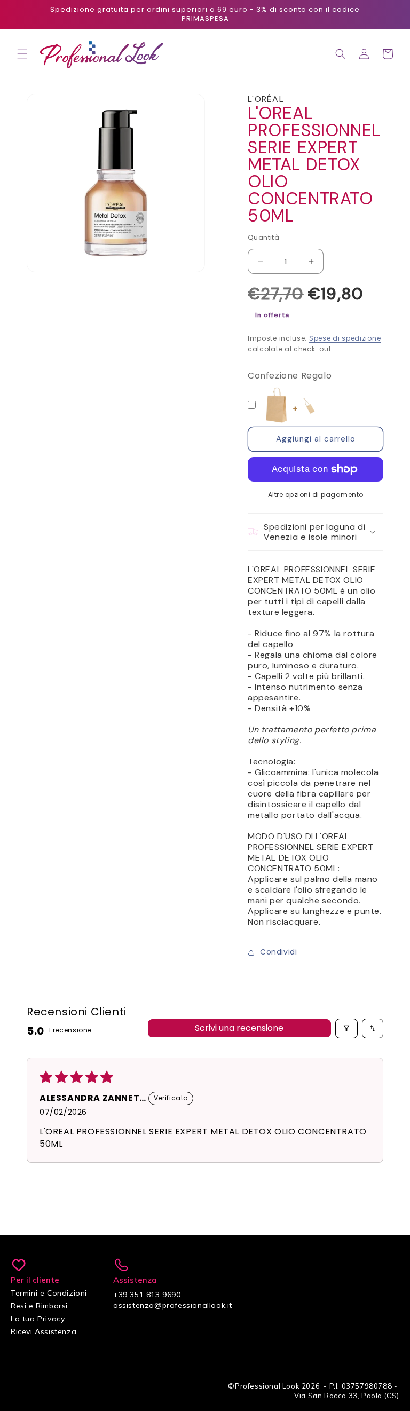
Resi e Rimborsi (39, 1306)
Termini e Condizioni (49, 1293)
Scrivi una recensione (239, 1028)
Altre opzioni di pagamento (316, 494)
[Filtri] (346, 1028)
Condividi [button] (278, 952)
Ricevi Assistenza (43, 1331)
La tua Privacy (38, 1318)
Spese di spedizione (345, 338)
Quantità (263, 237)
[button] (22, 54)
